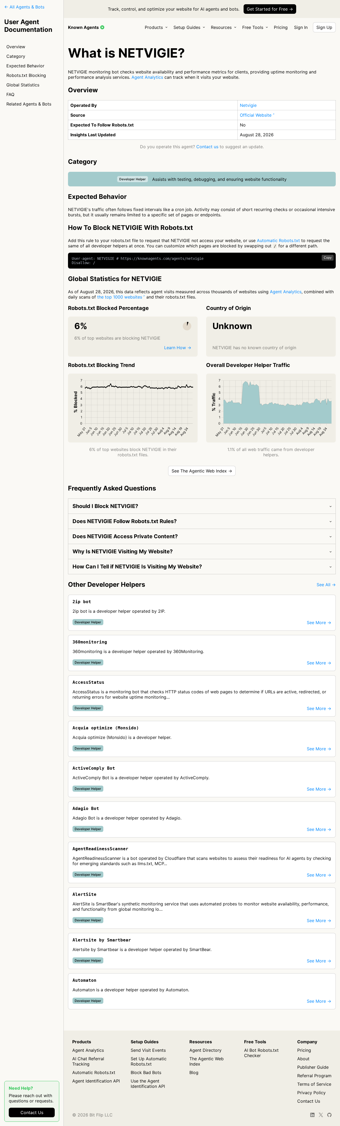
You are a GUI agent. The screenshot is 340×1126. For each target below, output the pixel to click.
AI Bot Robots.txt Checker (261, 1053)
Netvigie (248, 105)
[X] (321, 1115)
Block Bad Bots (146, 1072)
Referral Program (314, 1075)
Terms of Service (314, 1084)
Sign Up (324, 27)
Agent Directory (205, 1050)
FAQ (10, 94)
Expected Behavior (25, 65)
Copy (328, 258)
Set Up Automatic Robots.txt (149, 1061)
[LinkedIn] (312, 1115)
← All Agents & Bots (24, 7)
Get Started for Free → (270, 9)
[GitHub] (329, 1115)
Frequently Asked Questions (112, 488)
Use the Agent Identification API (148, 1083)
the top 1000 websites (119, 297)
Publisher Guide (313, 1067)
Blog (193, 1072)
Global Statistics (22, 84)
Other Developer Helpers (106, 584)
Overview (15, 46)
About (303, 1058)
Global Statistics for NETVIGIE (115, 279)
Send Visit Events (148, 1050)
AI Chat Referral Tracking (88, 1061)
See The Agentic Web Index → (202, 471)
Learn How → (177, 347)
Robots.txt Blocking (26, 75)
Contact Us (31, 1112)
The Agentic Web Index (206, 1061)
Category (15, 56)
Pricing (281, 27)
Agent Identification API (96, 1081)
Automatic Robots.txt (278, 240)
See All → (326, 584)
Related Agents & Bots (28, 104)
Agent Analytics (147, 77)
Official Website (255, 115)
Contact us (207, 146)
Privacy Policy (311, 1092)
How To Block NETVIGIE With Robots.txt (130, 227)
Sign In (301, 27)
